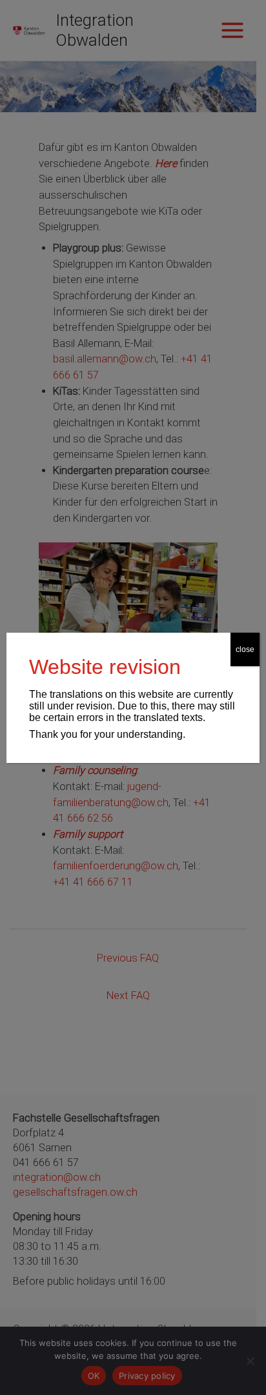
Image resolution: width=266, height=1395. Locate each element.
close (245, 649)
